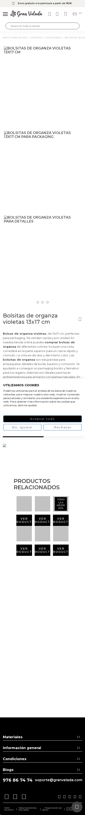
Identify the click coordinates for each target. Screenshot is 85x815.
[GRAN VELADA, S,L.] (26, 14)
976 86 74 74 (17, 780)
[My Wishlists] (50, 14)
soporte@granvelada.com (58, 780)
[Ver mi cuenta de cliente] (57, 14)
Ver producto (24, 520)
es (75, 14)
